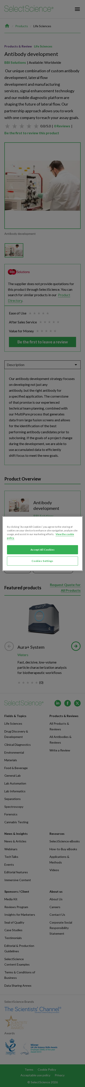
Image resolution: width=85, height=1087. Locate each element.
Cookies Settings (42, 560)
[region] (42, 543)
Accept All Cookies (42, 549)
